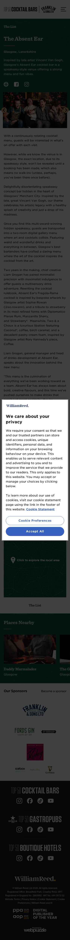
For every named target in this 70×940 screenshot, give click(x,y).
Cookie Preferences (35, 520)
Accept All (35, 531)
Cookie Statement (40, 509)
